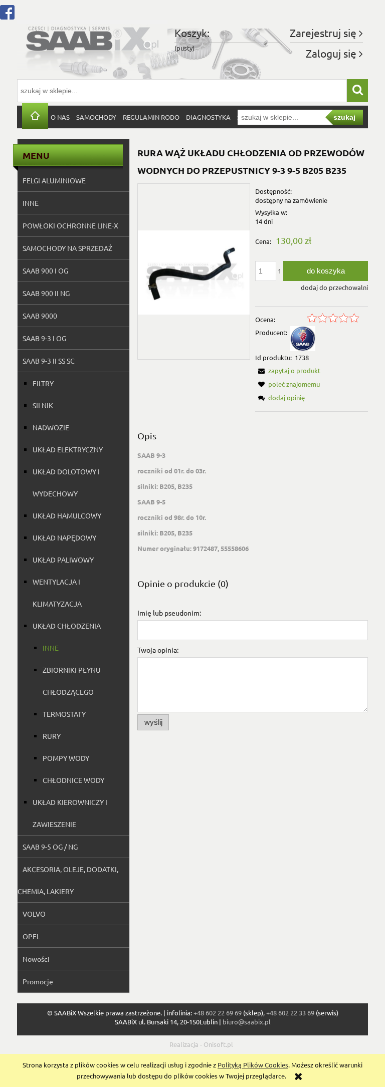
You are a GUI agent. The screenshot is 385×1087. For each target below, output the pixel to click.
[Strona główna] (92, 44)
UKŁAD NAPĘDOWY (64, 537)
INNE (31, 202)
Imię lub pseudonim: (169, 612)
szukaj (344, 117)
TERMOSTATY (64, 713)
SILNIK (43, 405)
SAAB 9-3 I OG (44, 338)
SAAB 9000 (40, 315)
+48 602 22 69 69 (218, 1012)
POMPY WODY (66, 757)
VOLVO (34, 913)
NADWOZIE (51, 427)
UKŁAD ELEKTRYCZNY (68, 449)
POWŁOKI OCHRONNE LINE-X (70, 225)
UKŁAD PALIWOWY (63, 559)
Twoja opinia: (157, 649)
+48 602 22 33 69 (290, 1012)
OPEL (31, 936)
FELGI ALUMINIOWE (54, 180)
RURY (52, 735)
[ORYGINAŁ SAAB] (302, 337)
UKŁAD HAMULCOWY (67, 515)
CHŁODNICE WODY (73, 779)
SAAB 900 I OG (45, 270)
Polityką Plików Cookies (253, 1064)
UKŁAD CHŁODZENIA (67, 625)
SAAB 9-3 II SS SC (49, 360)
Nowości (36, 958)
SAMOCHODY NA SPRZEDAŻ (67, 247)
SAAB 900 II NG (46, 293)
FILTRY (43, 383)
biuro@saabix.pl (247, 1021)
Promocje (38, 981)
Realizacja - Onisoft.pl (201, 1044)
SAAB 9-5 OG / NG (50, 846)
